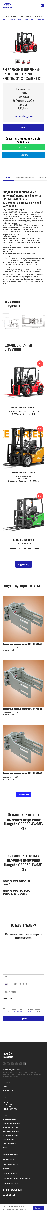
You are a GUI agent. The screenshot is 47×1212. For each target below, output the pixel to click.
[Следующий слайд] (40, 43)
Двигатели (6, 1168)
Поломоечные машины (10, 1173)
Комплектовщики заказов (11, 1154)
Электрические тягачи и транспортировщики (17, 1178)
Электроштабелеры (9, 1139)
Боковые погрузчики (9, 1159)
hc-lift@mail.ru (10, 1195)
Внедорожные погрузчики (33, 16)
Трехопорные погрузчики (10, 1135)
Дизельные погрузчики (16, 16)
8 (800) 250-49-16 (12, 1190)
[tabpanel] (23, 237)
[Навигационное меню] (42, 5)
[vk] (20, 1063)
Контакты (5, 1097)
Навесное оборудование (23, 116)
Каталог (5, 16)
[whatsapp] (8, 1063)
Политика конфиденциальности (11, 1070)
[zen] (16, 1063)
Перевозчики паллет (9, 1143)
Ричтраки (5, 1147)
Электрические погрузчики (11, 1123)
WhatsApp (23, 147)
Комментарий (7, 998)
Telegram (23, 154)
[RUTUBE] (24, 1063)
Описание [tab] (8, 177)
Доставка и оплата (8, 1090)
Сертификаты (6, 1094)
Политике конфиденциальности (24, 1011)
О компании (6, 1087)
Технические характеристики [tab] (25, 177)
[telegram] (12, 1063)
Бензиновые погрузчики (10, 1127)
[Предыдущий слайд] (6, 43)
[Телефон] (4, 1063)
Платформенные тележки (11, 1183)
